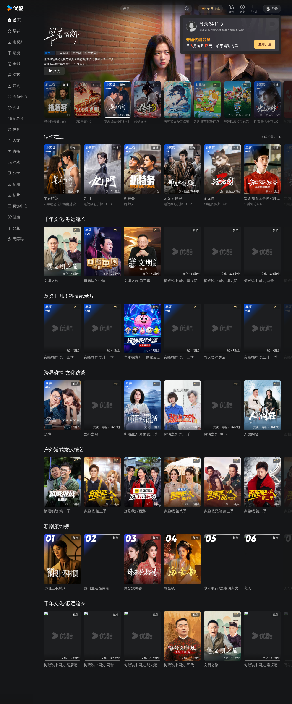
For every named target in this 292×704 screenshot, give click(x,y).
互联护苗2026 (271, 137)
